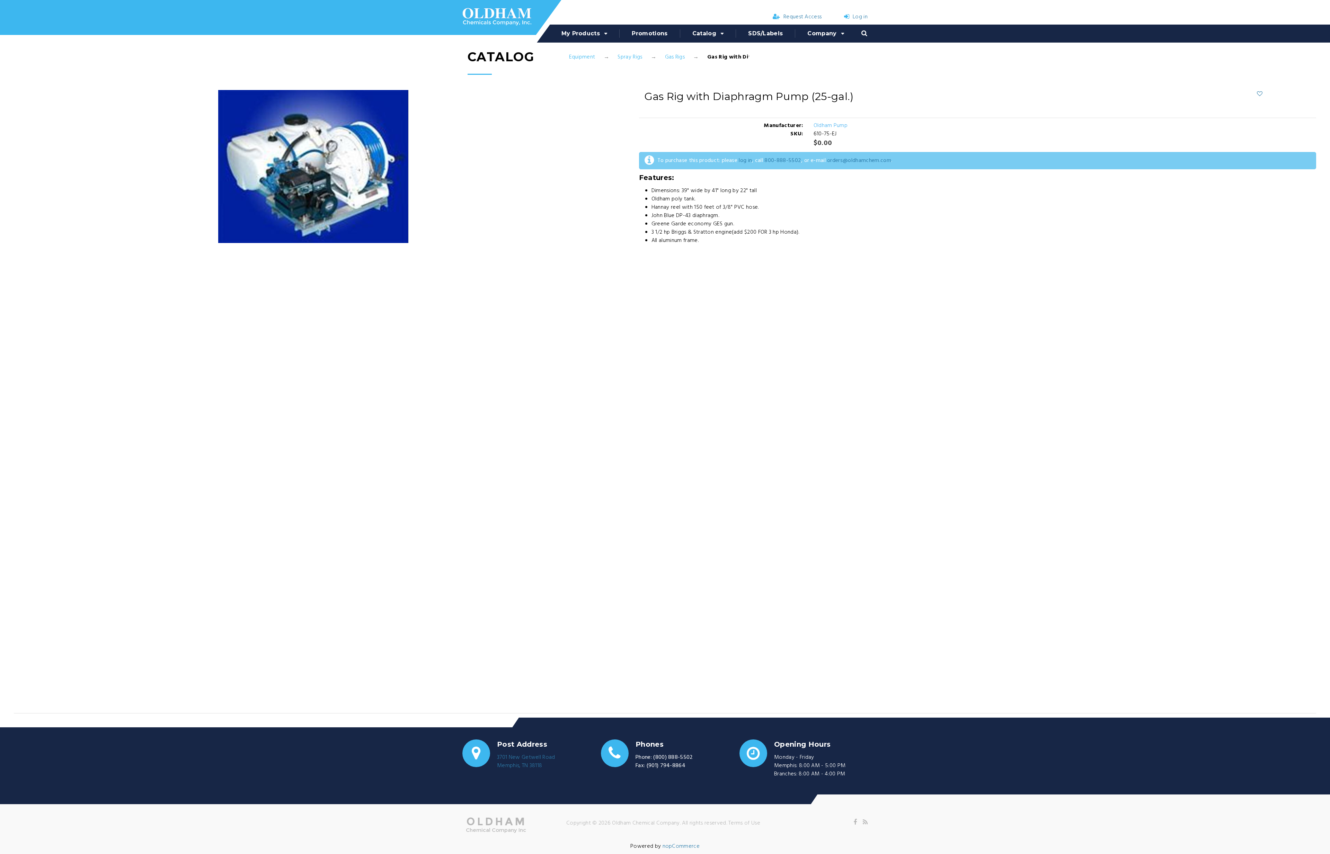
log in (745, 160)
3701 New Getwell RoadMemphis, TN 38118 (526, 761)
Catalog (704, 33)
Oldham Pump (831, 125)
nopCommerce (681, 846)
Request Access (802, 16)
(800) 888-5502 (673, 757)
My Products (580, 33)
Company (821, 33)
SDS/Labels (765, 33)
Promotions (649, 33)
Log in (860, 16)
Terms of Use (744, 823)
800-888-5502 (782, 160)
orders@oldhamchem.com (859, 160)
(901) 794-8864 (666, 765)
